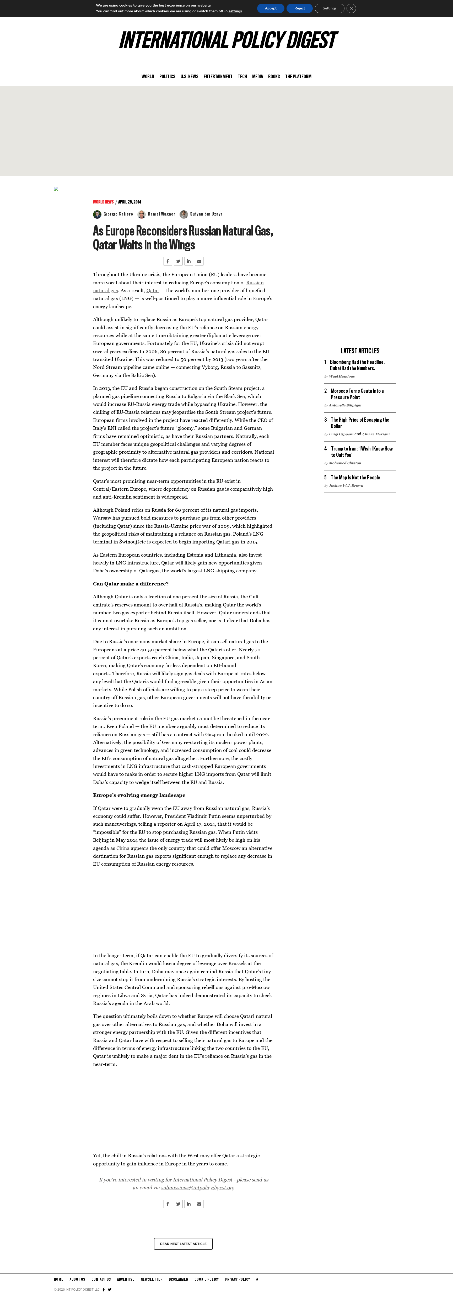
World (148, 77)
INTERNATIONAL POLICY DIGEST (226, 41)
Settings (330, 8)
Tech (242, 77)
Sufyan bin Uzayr (206, 214)
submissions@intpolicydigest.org (197, 1187)
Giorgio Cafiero (118, 214)
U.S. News (189, 77)
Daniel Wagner (161, 214)
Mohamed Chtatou (345, 463)
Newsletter (152, 1279)
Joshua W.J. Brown (346, 485)
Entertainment (218, 77)
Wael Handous (342, 376)
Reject (299, 8)
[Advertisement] (226, 131)
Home (58, 1279)
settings (235, 11)
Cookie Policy (207, 1279)
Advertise (125, 1279)
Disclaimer (178, 1279)
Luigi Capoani (341, 434)
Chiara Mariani (376, 434)
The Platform (298, 77)
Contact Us (101, 1279)
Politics (167, 77)
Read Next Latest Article (183, 1244)
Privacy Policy (237, 1279)
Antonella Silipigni (345, 405)
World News (103, 202)
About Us (77, 1279)
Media (257, 77)
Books (274, 77)
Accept (271, 8)
